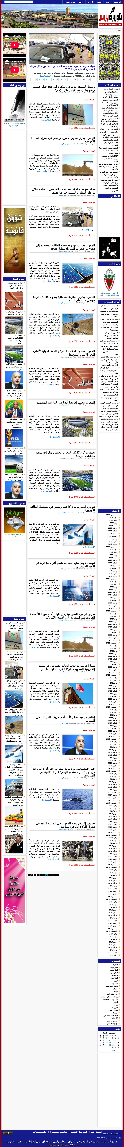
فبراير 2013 (112, 947)
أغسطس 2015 (111, 867)
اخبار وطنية (114, 970)
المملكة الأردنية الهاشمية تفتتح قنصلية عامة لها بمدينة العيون (109, 405)
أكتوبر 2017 (112, 798)
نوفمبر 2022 (112, 635)
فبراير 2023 (112, 627)
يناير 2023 (113, 630)
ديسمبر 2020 (112, 696)
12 (70, 80)
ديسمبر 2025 (112, 536)
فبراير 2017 (112, 819)
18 (110, 1043)
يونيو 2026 (113, 520)
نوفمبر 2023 (112, 603)
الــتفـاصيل (45, 75)
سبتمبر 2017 (112, 800)
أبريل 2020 (113, 718)
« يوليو (114, 1050)
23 (115, 1045)
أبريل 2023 (113, 622)
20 (103, 1043)
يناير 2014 (113, 918)
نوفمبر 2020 (112, 699)
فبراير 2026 (112, 531)
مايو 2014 (113, 907)
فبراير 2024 (112, 595)
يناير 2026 (113, 533)
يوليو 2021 (113, 678)
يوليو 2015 (113, 870)
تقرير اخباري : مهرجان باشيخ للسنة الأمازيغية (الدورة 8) (108, 413)
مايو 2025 (113, 555)
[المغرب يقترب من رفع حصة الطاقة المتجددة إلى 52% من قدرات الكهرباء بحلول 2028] (14, 707)
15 (84, 80)
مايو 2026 (113, 523)
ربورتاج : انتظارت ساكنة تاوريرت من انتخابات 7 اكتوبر (109, 999)
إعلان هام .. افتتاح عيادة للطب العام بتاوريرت (109, 370)
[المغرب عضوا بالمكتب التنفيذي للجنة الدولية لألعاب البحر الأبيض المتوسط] (14, 310)
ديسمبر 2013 (112, 921)
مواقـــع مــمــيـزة (58, 1132)
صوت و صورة (70, 2)
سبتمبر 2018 (112, 768)
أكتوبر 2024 (112, 573)
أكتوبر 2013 (112, 926)
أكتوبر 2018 (112, 766)
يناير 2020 (113, 726)
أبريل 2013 (113, 942)
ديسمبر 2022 (112, 632)
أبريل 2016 (113, 846)
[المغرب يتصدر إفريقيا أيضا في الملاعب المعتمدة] (14, 333)
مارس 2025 (112, 560)
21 (100, 1043)
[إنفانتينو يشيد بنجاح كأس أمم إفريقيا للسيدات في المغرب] (14, 388)
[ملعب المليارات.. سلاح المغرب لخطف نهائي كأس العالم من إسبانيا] (14, 472)
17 (113, 1043)
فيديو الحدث (113, 1013)
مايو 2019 (113, 747)
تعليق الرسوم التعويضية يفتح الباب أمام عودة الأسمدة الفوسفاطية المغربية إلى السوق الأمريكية (109, 185)
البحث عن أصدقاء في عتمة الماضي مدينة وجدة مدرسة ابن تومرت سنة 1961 (109, 394)
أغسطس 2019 (111, 739)
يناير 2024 (113, 597)
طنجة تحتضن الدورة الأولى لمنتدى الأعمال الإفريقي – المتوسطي (109, 362)
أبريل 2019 (113, 750)
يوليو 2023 (113, 614)
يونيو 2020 (113, 712)
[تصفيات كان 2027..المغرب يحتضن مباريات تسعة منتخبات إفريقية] (14, 362)
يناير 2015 (113, 886)
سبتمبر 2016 (112, 832)
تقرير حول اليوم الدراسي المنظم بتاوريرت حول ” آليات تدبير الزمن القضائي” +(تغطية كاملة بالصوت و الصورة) (108, 381)
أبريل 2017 (113, 814)
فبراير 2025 (112, 563)
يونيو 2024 (113, 584)
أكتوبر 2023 (112, 606)
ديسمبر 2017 (112, 792)
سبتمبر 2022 (112, 640)
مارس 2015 (112, 880)
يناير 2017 (113, 822)
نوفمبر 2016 (112, 827)
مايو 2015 (113, 875)
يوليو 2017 (113, 806)
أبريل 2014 (113, 910)
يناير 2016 (113, 854)
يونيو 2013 (113, 937)
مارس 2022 (112, 656)
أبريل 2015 (113, 878)
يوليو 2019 (113, 742)
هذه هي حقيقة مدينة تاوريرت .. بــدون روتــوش (14, 124)
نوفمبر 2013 (112, 923)
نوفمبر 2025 (112, 539)
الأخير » (30, 875)
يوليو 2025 (113, 549)
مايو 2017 (113, 811)
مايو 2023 (113, 619)
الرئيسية (117, 2)
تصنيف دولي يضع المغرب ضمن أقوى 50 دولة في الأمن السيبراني (109, 174)
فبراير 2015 (112, 883)
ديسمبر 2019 (112, 728)
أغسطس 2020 (111, 707)
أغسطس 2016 (111, 835)
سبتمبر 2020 (112, 704)
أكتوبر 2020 (112, 702)
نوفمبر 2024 (112, 571)
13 (75, 80)
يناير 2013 (113, 950)
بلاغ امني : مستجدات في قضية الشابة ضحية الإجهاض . (109, 294)
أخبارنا (108, 2)
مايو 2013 (113, 939)
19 (107, 1043)
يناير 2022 (113, 662)
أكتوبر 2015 (112, 862)
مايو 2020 (113, 715)
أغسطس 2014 (111, 899)
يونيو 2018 (113, 776)
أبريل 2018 (113, 782)
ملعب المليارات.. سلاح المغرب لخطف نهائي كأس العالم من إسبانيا (13, 450)
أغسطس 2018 (111, 771)
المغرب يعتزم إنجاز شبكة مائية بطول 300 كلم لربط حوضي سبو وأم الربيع (109, 132)
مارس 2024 (112, 592)
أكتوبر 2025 (112, 541)
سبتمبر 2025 (112, 544)
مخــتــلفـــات (39, 1132)
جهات (99, 2)
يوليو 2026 (113, 517)
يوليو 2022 (113, 646)
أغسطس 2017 (111, 803)
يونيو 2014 (113, 905)
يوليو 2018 (113, 774)
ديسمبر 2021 (112, 664)
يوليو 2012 (113, 955)
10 (61, 80)
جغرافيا (115, 989)
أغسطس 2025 (111, 547)
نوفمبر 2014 (112, 891)
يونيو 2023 (113, 616)
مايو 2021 (113, 683)
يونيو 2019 (113, 744)
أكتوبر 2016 (112, 830)
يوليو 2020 (113, 710)
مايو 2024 (113, 587)
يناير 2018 (113, 790)
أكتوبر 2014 (112, 894)
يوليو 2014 (113, 902)
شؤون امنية (113, 1007)
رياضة (81, 2)
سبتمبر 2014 (112, 897)
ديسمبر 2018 (112, 760)
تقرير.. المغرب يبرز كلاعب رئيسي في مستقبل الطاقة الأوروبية (108, 166)
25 (110, 1045)
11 (66, 80)
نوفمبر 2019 (112, 731)
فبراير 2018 (112, 787)
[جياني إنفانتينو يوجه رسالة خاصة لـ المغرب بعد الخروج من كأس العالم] (14, 499)
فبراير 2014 (112, 915)
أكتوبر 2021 (112, 670)
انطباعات (114, 978)
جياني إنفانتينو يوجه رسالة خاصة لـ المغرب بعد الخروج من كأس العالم (14, 477)
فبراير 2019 (112, 755)
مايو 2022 (113, 651)
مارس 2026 (112, 528)
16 (115, 1043)
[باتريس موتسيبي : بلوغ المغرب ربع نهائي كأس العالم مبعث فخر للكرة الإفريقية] (14, 417)
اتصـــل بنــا (96, 1132)
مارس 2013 (112, 945)
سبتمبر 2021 (112, 672)
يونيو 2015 (113, 872)
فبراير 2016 (112, 851)
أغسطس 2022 (111, 643)
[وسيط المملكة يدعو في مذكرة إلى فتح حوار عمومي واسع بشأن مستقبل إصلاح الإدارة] (14, 650)
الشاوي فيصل (113, 333)
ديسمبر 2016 (112, 824)
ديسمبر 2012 (112, 953)
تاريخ (116, 981)
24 (113, 1045)
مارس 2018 (112, 784)
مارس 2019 (112, 752)
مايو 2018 (113, 779)
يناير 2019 (113, 758)
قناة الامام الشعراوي (110, 1015)
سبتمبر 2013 (112, 929)
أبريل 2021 (113, 686)
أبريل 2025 (113, 557)
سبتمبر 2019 (112, 736)
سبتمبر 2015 (112, 864)
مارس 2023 (112, 624)
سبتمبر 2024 (112, 576)
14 (79, 80)
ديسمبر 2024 (112, 568)
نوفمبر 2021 (112, 667)
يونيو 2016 (113, 840)
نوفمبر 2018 (112, 763)
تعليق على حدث (112, 986)
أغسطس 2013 (111, 931)
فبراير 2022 (112, 659)
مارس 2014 (112, 913)
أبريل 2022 (113, 654)
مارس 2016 (112, 848)
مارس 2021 (112, 688)
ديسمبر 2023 (112, 600)
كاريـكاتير (114, 1018)
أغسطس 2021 (111, 675)
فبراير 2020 (112, 723)
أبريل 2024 (113, 589)
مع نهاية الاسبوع (112, 1023)
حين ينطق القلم (112, 994)
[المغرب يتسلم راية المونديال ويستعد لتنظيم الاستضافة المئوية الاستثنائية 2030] (14, 446)
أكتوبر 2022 (112, 638)
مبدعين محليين (112, 1021)
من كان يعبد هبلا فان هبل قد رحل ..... (14, 535)
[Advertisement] (110, 470)
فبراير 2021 (112, 691)
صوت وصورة (113, 1010)
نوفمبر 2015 (112, 859)
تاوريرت (90, 2)
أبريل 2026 (113, 525)
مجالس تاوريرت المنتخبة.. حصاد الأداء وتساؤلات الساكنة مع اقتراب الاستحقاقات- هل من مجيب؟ (109, 324)
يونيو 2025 (113, 552)
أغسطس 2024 (111, 579)
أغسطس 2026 (111, 515)
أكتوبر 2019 (112, 734)
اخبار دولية (114, 967)
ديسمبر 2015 (112, 856)
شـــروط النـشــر (79, 1132)
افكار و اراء (114, 973)
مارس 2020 (112, 720)
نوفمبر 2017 (112, 795)
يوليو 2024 (113, 581)
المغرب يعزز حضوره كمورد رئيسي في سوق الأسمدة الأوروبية (109, 102)
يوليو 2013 (113, 934)
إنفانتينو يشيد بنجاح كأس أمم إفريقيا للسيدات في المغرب (14, 366)
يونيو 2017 (113, 808)
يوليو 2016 (113, 838)
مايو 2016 (113, 843)
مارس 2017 (112, 816)
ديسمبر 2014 (112, 888)
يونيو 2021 (113, 680)
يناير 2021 (113, 694)
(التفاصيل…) (45, 120)
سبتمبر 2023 (112, 608)
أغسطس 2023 (111, 611)
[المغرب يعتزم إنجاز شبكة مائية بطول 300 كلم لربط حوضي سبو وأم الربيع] (14, 734)
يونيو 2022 (113, 648)
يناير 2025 (113, 565)
